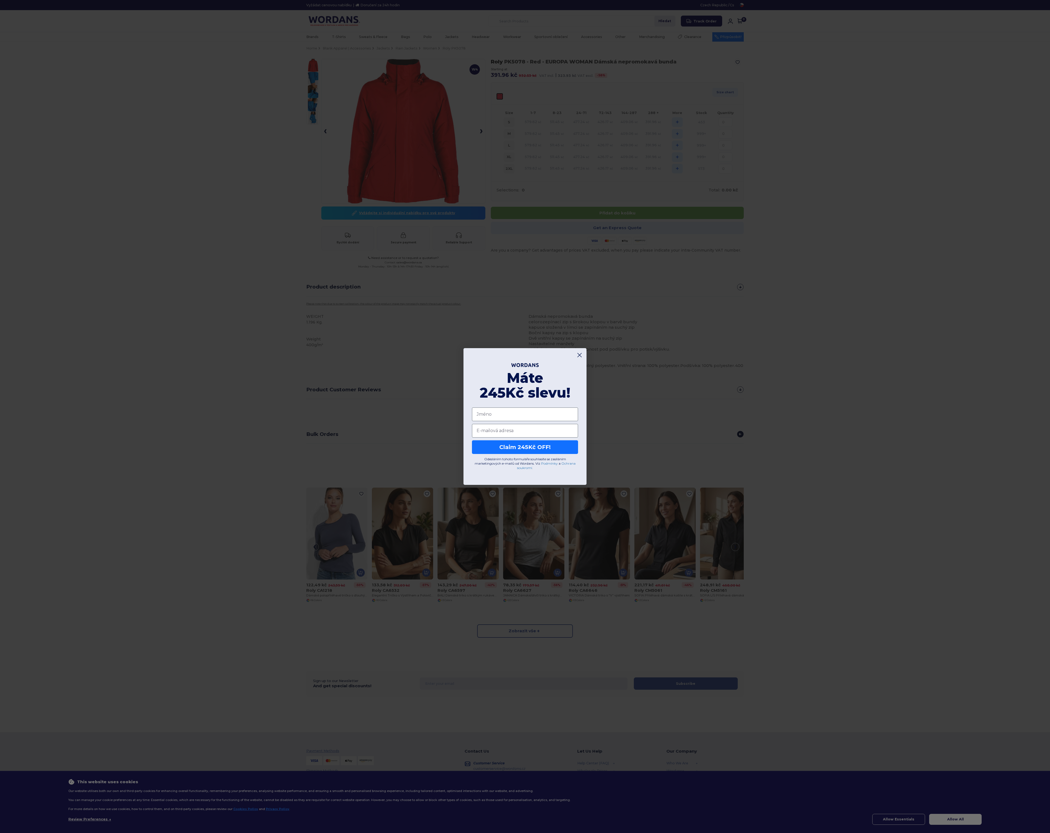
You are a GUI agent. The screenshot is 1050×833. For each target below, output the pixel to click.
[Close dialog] (579, 355)
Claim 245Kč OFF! (525, 447)
